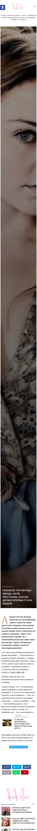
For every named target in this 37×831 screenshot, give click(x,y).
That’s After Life (17, 672)
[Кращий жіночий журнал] (18, 6)
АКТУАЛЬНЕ (5, 586)
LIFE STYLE (17, 717)
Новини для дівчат (14, 15)
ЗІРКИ (24, 15)
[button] (2, 7)
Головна (3, 15)
